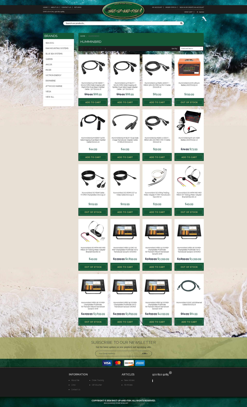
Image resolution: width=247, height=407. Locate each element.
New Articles (129, 380)
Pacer (48, 70)
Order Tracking (98, 380)
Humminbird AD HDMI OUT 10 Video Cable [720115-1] (125, 194)
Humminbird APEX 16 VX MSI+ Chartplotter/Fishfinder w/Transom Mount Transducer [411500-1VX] (93, 306)
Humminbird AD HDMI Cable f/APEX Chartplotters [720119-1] (93, 194)
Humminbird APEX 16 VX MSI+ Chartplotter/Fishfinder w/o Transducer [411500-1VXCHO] (189, 250)
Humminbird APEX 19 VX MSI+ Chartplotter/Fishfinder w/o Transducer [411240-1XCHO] (125, 305)
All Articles (128, 385)
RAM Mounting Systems (57, 48)
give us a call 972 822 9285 (53, 11)
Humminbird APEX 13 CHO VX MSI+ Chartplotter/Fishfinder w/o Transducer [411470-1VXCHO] (125, 250)
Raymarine (51, 81)
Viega (48, 92)
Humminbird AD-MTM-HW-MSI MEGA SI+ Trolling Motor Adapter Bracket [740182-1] (93, 250)
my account (157, 7)
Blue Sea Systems (54, 54)
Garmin (49, 59)
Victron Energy (53, 75)
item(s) (200, 12)
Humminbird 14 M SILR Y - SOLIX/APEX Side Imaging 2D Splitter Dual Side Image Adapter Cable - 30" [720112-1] (125, 86)
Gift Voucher (97, 385)
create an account (196, 7)
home (45, 7)
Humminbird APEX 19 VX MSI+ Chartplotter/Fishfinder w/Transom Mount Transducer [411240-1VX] (157, 306)
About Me (75, 380)
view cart (188, 12)
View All (50, 97)
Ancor (49, 65)
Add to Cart (93, 102)
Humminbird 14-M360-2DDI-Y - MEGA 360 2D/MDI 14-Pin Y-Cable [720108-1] (157, 85)
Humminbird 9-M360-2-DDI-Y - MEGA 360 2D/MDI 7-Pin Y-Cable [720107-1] (157, 140)
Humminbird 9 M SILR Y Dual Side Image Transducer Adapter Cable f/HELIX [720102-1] (125, 140)
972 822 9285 (160, 374)
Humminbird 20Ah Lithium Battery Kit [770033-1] (189, 84)
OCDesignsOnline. (135, 403)
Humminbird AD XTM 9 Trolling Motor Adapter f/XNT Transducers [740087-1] (157, 195)
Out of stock (189, 102)
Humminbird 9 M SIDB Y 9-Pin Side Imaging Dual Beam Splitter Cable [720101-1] (93, 140)
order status (170, 7)
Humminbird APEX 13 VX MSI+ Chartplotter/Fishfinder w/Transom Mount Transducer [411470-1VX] (157, 251)
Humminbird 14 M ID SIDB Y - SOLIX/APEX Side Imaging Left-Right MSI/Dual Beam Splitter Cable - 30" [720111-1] (93, 86)
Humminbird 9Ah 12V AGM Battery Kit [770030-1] (189, 139)
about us (54, 7)
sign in (182, 7)
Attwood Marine (54, 86)
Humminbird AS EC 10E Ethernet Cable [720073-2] (189, 304)
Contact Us (75, 389)
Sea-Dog (50, 43)
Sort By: (175, 48)
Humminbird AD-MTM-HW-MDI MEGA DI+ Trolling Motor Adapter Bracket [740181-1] (189, 195)
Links (73, 385)
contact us (66, 7)
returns (77, 7)
